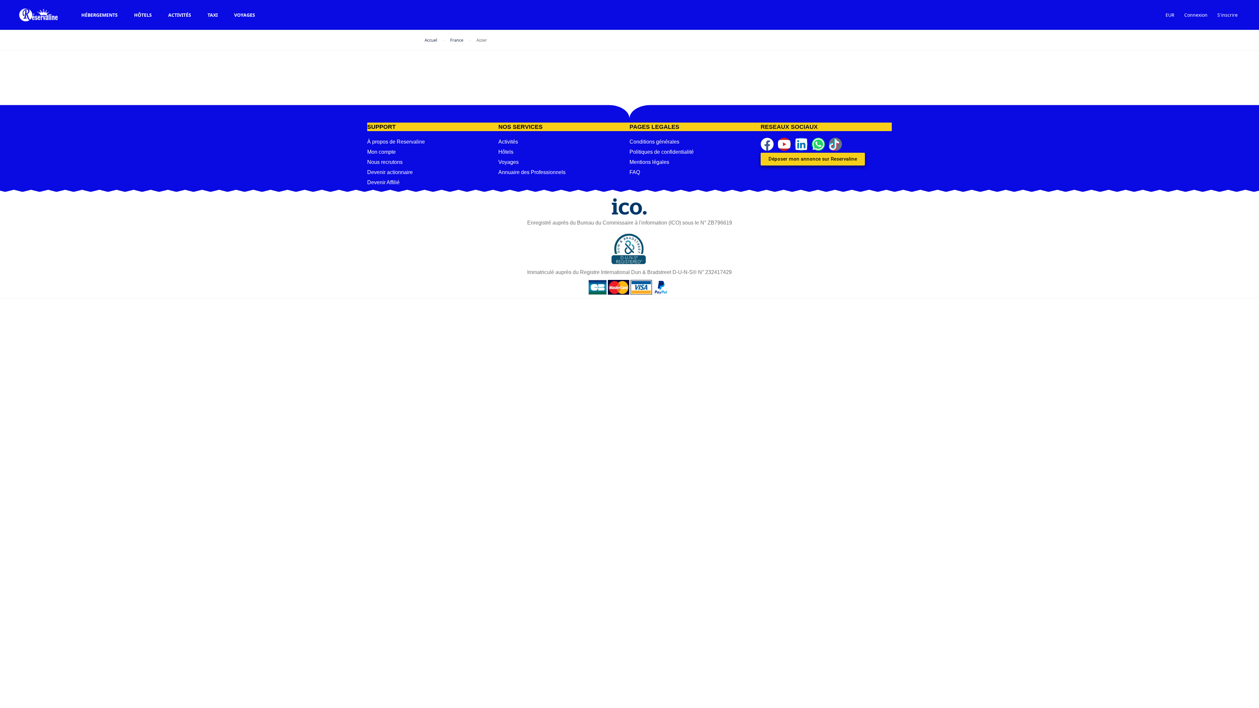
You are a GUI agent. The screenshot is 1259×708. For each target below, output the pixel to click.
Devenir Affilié (383, 182)
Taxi (213, 15)
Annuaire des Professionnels (532, 172)
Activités (179, 15)
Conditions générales (654, 142)
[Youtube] (784, 144)
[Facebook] (767, 144)
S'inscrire (1227, 15)
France (456, 40)
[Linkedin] (801, 144)
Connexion (1196, 15)
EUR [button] (1170, 15)
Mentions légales (649, 162)
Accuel (431, 40)
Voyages (244, 15)
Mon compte (381, 152)
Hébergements (99, 15)
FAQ (635, 172)
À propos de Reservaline (396, 142)
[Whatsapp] (818, 144)
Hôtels (143, 15)
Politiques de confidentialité (662, 152)
